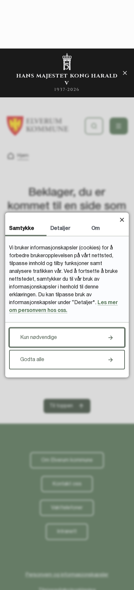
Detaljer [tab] (60, 228)
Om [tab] (95, 228)
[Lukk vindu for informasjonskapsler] (122, 220)
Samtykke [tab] (21, 228)
